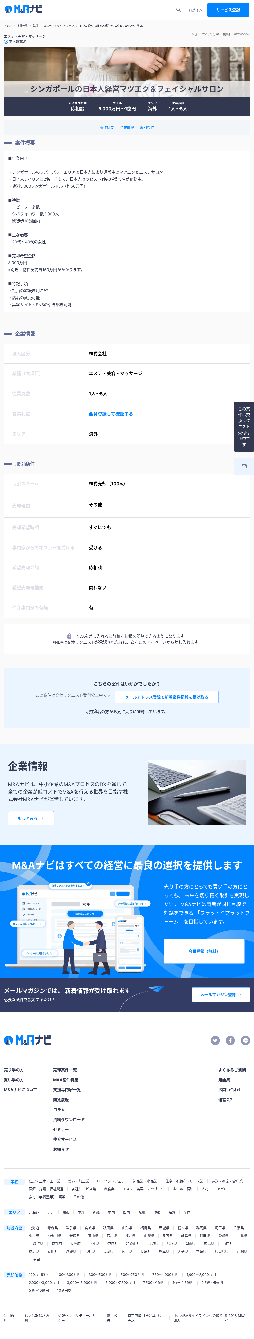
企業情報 (127, 127)
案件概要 (107, 127)
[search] (179, 10)
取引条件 (147, 127)
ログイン (195, 10)
